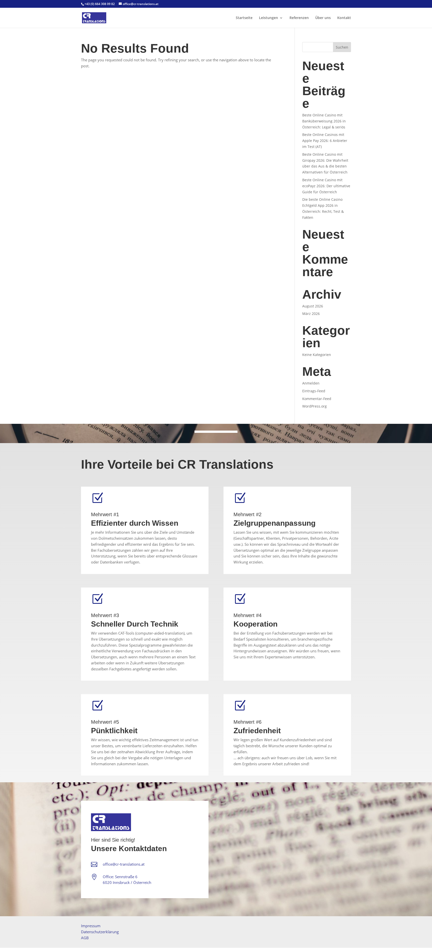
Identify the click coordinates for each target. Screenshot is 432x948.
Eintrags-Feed (313, 391)
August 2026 (312, 306)
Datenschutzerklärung (100, 931)
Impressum (90, 925)
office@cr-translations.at (123, 864)
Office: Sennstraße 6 (120, 876)
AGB (85, 937)
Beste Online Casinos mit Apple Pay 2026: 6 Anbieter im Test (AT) (324, 140)
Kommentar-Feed (316, 398)
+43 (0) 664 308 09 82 (99, 4)
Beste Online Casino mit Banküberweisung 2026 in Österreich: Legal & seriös (324, 121)
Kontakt (344, 18)
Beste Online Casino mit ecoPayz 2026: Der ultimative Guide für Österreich (326, 185)
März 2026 (311, 313)
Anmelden (311, 383)
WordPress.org (314, 406)
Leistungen (268, 18)
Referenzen (299, 18)
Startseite (244, 18)
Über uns (323, 18)
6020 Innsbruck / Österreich (127, 882)
